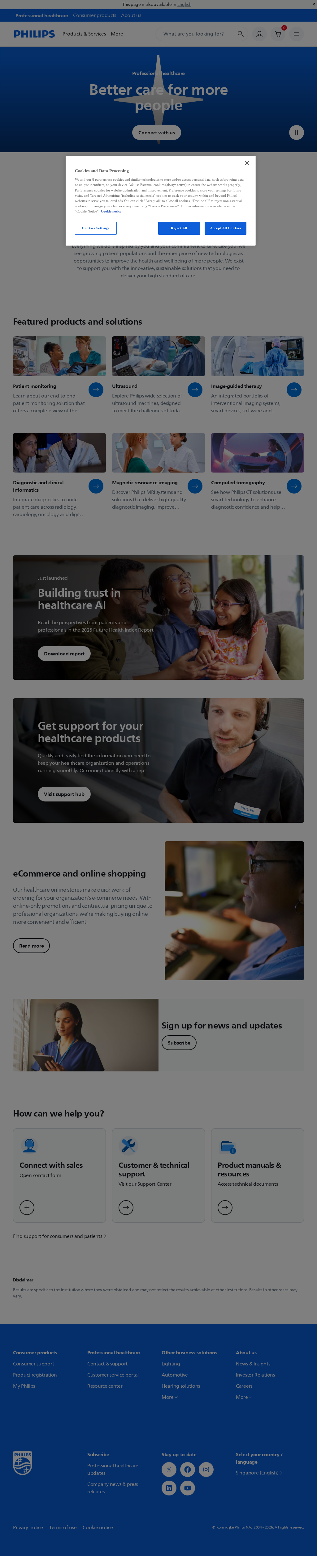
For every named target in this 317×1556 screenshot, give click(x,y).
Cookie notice (111, 211)
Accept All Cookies (225, 228)
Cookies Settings (95, 228)
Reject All (179, 228)
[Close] (247, 163)
